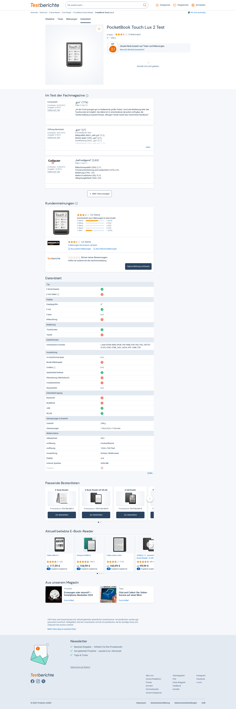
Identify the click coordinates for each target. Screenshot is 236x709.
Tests (60, 19)
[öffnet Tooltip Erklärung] (87, 95)
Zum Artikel (69, 600)
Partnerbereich (152, 689)
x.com (199, 682)
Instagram (200, 675)
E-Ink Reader (66, 13)
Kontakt (176, 689)
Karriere (149, 686)
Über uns (150, 675)
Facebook (200, 679)
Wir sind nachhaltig (198, 13)
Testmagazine (179, 675)
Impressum (141, 703)
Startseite (34, 13)
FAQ (174, 679)
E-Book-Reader (54, 13)
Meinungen (71, 19)
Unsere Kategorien (154, 693)
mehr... (149, 147)
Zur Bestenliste (65, 515)
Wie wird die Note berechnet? (132, 50)
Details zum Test (54, 110)
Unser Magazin (179, 682)
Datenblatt (85, 19)
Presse (149, 682)
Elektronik (43, 13)
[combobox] (103, 5)
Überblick (49, 19)
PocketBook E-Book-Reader (83, 13)
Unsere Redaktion (153, 679)
